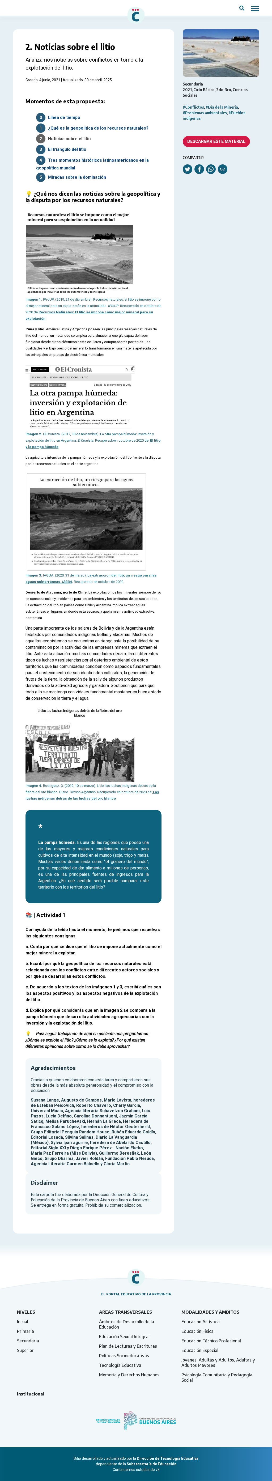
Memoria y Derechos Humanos (129, 1374)
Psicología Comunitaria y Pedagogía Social (216, 1377)
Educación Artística (200, 1321)
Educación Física (197, 1331)
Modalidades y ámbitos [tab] (210, 1312)
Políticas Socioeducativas (124, 1355)
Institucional (30, 1394)
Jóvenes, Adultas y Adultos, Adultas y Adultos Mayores (218, 1362)
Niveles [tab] (26, 1312)
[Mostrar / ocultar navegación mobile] (255, 8)
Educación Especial (199, 1350)
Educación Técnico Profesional (211, 1340)
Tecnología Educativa (120, 1365)
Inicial (22, 1321)
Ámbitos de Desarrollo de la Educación (126, 1324)
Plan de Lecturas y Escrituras (128, 1346)
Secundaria (28, 1340)
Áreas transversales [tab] (125, 1312)
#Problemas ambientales (205, 112)
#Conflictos (193, 107)
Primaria (25, 1331)
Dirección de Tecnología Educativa (167, 1458)
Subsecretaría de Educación (151, 1464)
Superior (25, 1350)
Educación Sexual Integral (124, 1336)
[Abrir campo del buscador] (241, 8)
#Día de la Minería (222, 107)
